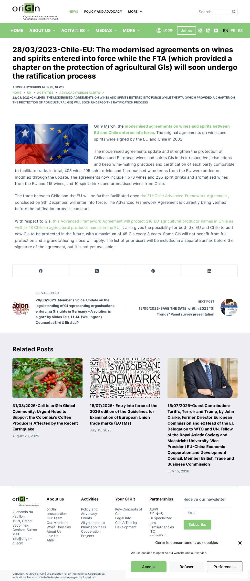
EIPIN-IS (156, 513)
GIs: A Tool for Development (126, 524)
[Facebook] (41, 271)
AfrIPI (51, 540)
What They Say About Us (59, 529)
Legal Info (123, 518)
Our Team (54, 518)
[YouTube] (216, 30)
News (73, 11)
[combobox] (212, 11)
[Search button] (233, 11)
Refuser (187, 566)
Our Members (57, 522)
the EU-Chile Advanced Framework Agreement (183, 195)
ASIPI (153, 509)
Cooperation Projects (91, 533)
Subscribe (197, 524)
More (132, 11)
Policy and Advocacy (103, 11)
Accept (148, 566)
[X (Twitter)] (200, 30)
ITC (152, 531)
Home (16, 30)
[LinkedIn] (208, 30)
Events (86, 518)
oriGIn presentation (57, 511)
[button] (240, 542)
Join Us (52, 536)
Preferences (225, 566)
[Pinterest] (153, 271)
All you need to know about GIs (93, 524)
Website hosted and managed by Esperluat (68, 577)
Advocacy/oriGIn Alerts (32, 87)
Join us (186, 30)
